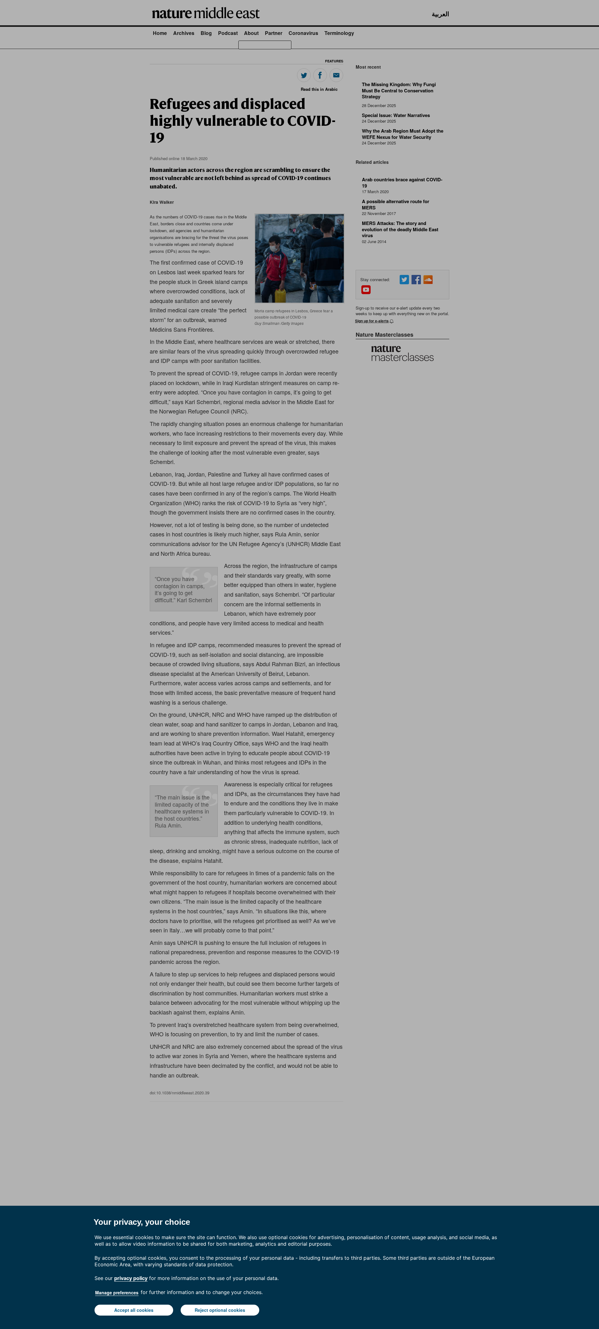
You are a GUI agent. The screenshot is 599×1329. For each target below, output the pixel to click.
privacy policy (131, 1278)
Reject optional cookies (220, 1310)
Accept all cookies (133, 1310)
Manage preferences (117, 1292)
